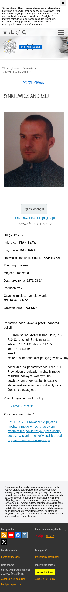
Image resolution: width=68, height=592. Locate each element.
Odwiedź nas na (11, 535)
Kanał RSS (4, 535)
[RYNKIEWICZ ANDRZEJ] (34, 149)
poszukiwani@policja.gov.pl (34, 218)
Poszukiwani (29, 68)
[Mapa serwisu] (11, 32)
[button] (61, 33)
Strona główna (10, 68)
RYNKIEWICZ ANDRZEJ (19, 72)
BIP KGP (50, 536)
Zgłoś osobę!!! (34, 209)
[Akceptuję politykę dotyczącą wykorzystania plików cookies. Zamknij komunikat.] (63, 3)
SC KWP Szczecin (21, 405)
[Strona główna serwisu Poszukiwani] (5, 32)
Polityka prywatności (11, 584)
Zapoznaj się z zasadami (13, 579)
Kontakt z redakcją (10, 557)
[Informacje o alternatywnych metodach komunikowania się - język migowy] (17, 32)
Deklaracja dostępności (47, 557)
